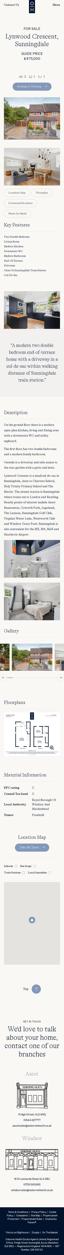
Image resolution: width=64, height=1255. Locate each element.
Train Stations (12, 872)
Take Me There (29, 847)
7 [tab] (43, 677)
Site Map (35, 1216)
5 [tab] (32, 677)
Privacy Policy (38, 1212)
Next (60, 677)
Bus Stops (26, 866)
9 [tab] (54, 677)
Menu (56, 4)
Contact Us (11, 4)
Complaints (22, 1216)
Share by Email (18, 213)
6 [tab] (37, 677)
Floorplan (42, 192)
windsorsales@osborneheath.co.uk (32, 1190)
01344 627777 (32, 1120)
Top (25, 989)
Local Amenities (37, 872)
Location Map (17, 192)
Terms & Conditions (18, 1212)
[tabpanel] (32, 657)
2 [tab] (15, 677)
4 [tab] (26, 677)
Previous (3, 677)
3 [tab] (21, 677)
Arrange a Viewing (29, 86)
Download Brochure (21, 203)
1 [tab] (10, 677)
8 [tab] (48, 677)
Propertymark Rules (31, 1219)
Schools (8, 866)
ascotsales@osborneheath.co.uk (32, 1126)
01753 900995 (32, 1184)
